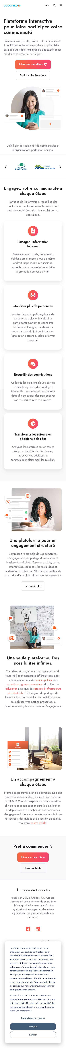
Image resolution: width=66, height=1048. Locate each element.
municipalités (44, 680)
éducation (11, 689)
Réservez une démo (31, 65)
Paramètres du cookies (33, 1018)
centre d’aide (38, 823)
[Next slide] (60, 167)
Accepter (33, 1026)
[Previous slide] (5, 167)
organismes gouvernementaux (25, 684)
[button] (54, 5)
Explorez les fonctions (33, 75)
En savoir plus (33, 586)
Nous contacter (33, 868)
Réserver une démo (33, 857)
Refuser (33, 1034)
